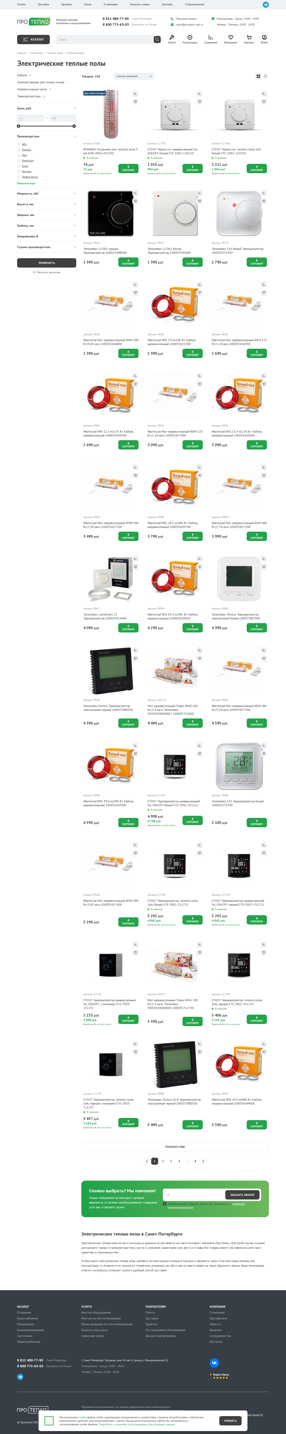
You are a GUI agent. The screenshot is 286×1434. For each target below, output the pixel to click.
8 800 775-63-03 (116, 24)
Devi (24, 155)
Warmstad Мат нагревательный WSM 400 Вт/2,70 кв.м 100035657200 (239, 525)
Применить (47, 263)
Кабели (24, 75)
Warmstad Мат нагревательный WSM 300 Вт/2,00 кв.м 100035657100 (111, 525)
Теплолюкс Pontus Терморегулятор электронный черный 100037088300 (108, 708)
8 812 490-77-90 (116, 19)
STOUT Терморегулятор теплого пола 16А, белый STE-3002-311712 (172, 902)
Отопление (24, 1312)
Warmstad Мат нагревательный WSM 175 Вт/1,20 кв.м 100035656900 (239, 342)
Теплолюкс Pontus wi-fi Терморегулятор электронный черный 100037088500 (174, 1101)
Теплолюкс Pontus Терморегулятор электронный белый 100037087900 (236, 616)
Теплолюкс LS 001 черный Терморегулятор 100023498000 (105, 251)
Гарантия (66, 4)
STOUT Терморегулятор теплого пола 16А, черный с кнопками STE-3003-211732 (108, 1103)
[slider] (18, 126)
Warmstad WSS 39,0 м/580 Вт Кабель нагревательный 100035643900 (108, 803)
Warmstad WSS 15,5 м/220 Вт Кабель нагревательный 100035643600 (237, 433)
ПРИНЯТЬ (230, 1421)
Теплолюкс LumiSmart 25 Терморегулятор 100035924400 (105, 616)
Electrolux (28, 160)
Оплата (21, 4)
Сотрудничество (194, 4)
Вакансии (216, 1330)
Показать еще (175, 1147)
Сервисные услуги (92, 1336)
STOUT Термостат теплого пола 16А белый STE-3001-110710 (236, 151)
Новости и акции (140, 4)
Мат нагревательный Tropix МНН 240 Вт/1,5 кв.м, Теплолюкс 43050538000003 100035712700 (172, 1004)
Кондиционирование (30, 1330)
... (187, 1161)
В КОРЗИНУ (128, 168)
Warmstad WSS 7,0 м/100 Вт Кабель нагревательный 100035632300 (171, 342)
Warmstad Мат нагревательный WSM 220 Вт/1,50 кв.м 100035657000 (175, 433)
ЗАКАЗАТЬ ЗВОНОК (242, 1195)
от (21, 118)
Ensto (25, 166)
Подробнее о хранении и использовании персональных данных (136, 1424)
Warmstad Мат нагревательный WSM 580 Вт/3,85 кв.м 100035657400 (111, 902)
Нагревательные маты (34, 89)
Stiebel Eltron (30, 177)
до (54, 118)
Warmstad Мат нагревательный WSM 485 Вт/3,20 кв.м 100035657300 (239, 708)
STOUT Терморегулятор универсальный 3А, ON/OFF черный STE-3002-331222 (238, 902)
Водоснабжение (27, 1318)
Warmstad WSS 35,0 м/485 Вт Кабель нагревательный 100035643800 (172, 616)
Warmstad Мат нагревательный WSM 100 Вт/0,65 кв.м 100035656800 (111, 342)
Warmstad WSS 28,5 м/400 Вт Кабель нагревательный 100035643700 (172, 525)
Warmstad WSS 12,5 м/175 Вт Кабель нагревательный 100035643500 (108, 433)
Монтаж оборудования (96, 1312)
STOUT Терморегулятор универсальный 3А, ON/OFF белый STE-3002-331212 (173, 803)
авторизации (104, 173)
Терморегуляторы (31, 96)
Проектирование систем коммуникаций (106, 1324)
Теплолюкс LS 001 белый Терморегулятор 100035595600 (169, 251)
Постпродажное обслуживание (165, 1330)
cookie (82, 1417)
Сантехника (24, 1336)
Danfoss (26, 149)
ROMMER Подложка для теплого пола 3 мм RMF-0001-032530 (110, 151)
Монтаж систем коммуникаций (101, 1318)
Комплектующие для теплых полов (42, 82)
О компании (111, 4)
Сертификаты (218, 1318)
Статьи (87, 4)
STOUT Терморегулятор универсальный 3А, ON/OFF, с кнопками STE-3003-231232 (109, 1004)
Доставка (43, 4)
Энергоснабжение (28, 1342)
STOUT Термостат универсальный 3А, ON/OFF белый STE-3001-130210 (172, 151)
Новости (215, 1324)
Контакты (167, 4)
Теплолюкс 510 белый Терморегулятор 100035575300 (238, 251)
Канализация (25, 1324)
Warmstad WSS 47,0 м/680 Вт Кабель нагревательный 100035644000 (237, 1101)
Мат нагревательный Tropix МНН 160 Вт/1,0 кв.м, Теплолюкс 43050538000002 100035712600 (172, 710)
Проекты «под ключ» (94, 1330)
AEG (24, 144)
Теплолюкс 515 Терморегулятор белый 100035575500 (238, 803)
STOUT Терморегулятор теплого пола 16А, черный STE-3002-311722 (237, 1002)
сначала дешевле (127, 76)
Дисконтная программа (161, 1336)
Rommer (27, 171)
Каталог (37, 39)
